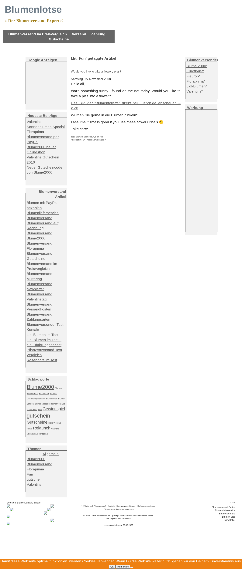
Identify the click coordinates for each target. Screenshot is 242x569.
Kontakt (33, 330)
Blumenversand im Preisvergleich (37, 34)
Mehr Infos (123, 566)
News (29, 429)
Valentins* (194, 91)
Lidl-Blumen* (196, 86)
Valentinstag (32, 434)
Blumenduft (89, 137)
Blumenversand (39, 218)
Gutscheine (59, 39)
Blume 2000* (196, 66)
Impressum (129, 509)
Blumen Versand (42, 404)
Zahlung (98, 34)
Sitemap (119, 509)
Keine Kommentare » (96, 140)
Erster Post (32, 409)
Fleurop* (193, 76)
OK (112, 566)
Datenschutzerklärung (126, 506)
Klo (101, 137)
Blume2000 (40, 387)
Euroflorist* (195, 71)
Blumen (79, 137)
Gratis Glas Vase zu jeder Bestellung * (35, 45)
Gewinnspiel (54, 408)
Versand (79, 34)
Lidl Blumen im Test (42, 335)
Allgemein (51, 454)
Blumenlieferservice (43, 213)
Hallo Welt (52, 423)
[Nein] (131, 567)
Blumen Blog (228, 517)
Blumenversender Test (45, 325)
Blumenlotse (51, 399)
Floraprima (35, 469)
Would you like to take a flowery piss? (96, 71)
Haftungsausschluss (146, 506)
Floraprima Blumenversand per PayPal (43, 137)
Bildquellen (109, 509)
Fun (97, 137)
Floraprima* (195, 81)
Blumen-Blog (32, 393)
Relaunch (41, 428)
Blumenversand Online (223, 507)
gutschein (38, 415)
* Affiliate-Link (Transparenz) (93, 506)
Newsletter (229, 520)
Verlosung (43, 434)
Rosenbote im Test (42, 360)
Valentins (55, 429)
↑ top (232, 502)
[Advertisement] (46, 82)
